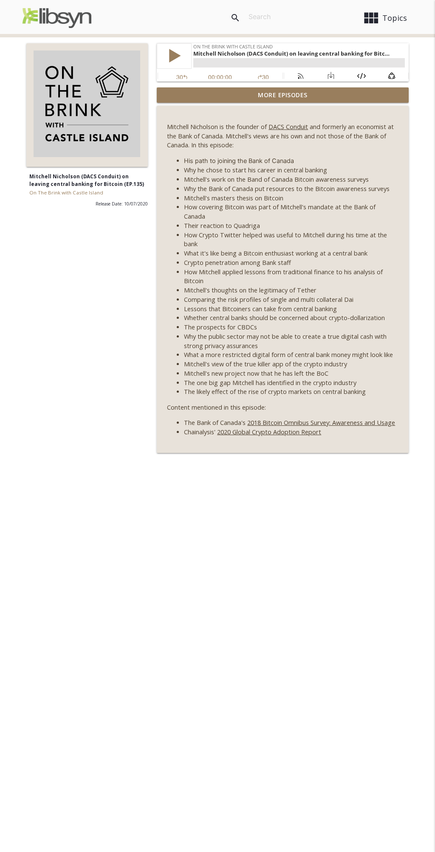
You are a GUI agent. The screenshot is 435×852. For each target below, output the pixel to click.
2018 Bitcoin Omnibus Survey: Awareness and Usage (321, 423)
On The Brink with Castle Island (66, 192)
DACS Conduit (288, 127)
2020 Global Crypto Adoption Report (269, 432)
